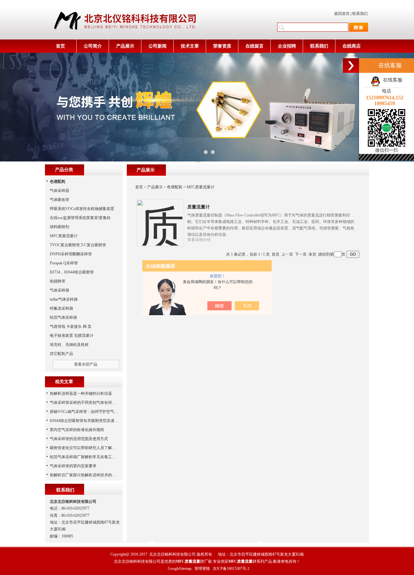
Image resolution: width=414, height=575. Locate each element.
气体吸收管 (59, 199)
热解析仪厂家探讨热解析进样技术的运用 (85, 475)
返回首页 (342, 13)
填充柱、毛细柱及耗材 (69, 344)
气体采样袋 (59, 290)
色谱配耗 (174, 187)
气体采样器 (59, 190)
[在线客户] (351, 65)
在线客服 (391, 80)
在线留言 (254, 46)
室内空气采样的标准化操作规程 (77, 429)
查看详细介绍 (199, 240)
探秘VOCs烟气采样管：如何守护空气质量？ (88, 411)
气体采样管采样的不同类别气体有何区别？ (87, 402)
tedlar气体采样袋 (64, 299)
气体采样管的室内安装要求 (73, 466)
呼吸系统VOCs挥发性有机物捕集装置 (82, 208)
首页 (60, 46)
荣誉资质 (222, 46)
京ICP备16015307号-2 (231, 568)
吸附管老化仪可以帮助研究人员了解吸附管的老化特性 (96, 448)
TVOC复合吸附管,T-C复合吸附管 (78, 245)
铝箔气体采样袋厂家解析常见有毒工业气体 (87, 457)
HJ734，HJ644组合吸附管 (72, 272)
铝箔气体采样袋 (63, 317)
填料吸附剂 (59, 227)
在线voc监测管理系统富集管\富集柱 (80, 218)
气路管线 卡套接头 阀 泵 (71, 326)
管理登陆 (202, 568)
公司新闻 (157, 46)
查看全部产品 (85, 364)
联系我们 (360, 13)
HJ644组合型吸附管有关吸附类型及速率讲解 (88, 420)
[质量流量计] (160, 218)
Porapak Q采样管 (64, 263)
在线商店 (352, 46)
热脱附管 (57, 281)
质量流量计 (198, 207)
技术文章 (190, 46)
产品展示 (125, 46)
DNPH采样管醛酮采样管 (71, 254)
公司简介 (93, 46)
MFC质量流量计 (200, 187)
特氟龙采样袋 (61, 308)
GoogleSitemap (179, 568)
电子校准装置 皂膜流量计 (71, 335)
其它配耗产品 (61, 353)
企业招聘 (287, 46)
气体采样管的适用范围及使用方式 (79, 439)
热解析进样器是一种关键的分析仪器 (81, 393)
